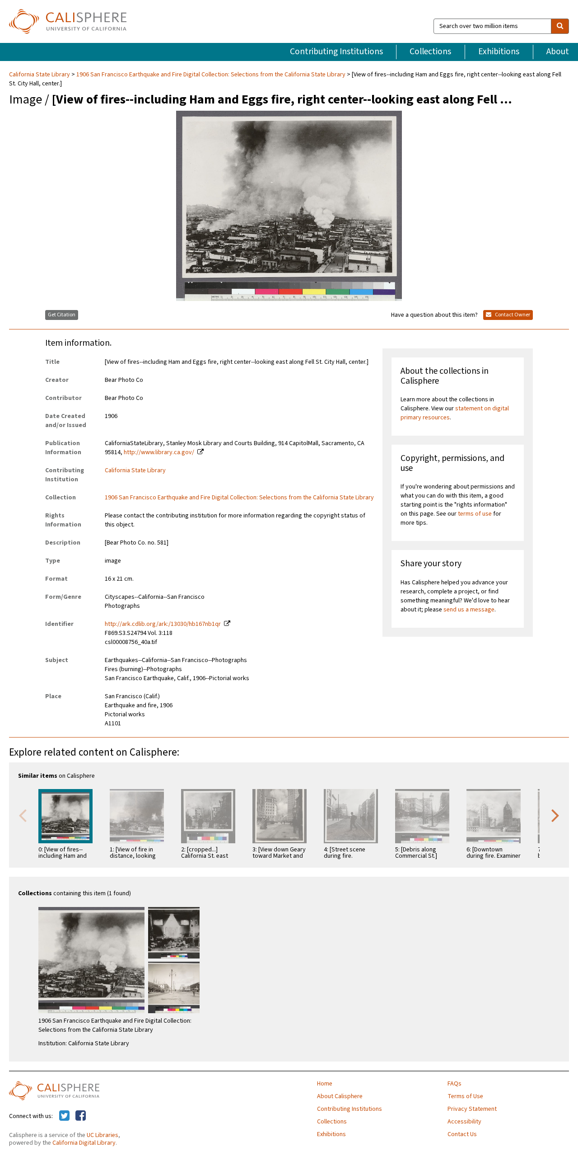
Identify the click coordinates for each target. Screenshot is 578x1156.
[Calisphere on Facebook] (80, 1116)
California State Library (40, 74)
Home (324, 1084)
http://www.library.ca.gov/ (159, 452)
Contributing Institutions (336, 51)
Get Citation (61, 315)
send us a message (468, 609)
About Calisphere (340, 1096)
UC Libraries (102, 1135)
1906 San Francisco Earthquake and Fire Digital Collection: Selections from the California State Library (210, 74)
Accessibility (464, 1121)
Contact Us (462, 1134)
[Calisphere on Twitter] (64, 1116)
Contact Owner (512, 315)
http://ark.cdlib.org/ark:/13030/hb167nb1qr (163, 624)
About (557, 51)
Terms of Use (465, 1096)
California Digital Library (84, 1142)
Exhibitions (498, 51)
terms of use (475, 513)
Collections (430, 51)
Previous (22, 815)
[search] (560, 26)
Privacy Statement (472, 1109)
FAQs (454, 1084)
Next (555, 815)
